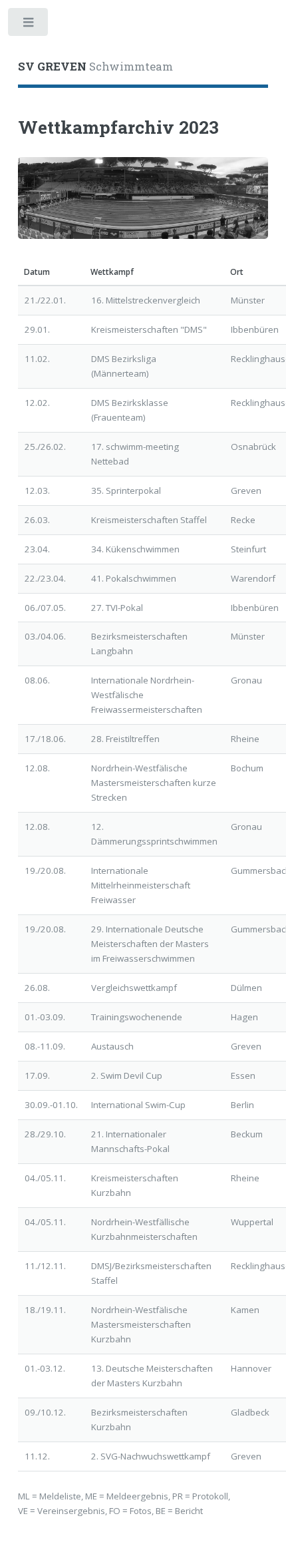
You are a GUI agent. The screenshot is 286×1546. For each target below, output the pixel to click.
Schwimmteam (95, 66)
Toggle (29, 25)
